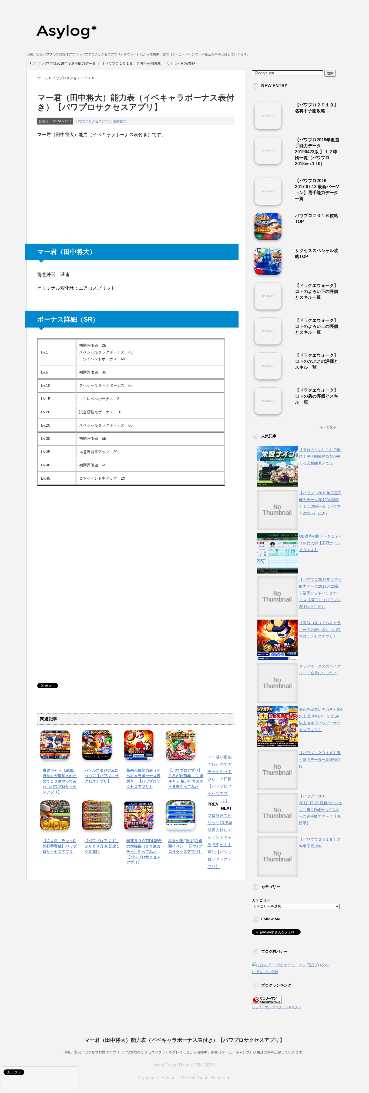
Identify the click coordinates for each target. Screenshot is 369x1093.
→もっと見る (326, 427)
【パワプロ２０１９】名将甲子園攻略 (131, 63)
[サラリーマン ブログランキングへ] (266, 1000)
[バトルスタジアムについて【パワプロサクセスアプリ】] (97, 756)
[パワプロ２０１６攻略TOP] (267, 237)
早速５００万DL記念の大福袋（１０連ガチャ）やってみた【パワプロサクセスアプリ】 (144, 852)
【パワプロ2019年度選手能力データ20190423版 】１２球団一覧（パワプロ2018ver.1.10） (317, 152)
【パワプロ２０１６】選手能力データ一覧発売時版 (320, 759)
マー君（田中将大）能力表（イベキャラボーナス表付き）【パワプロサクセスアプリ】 (185, 1040)
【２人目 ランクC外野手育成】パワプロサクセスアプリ (60, 846)
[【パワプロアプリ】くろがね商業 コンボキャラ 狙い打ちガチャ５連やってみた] (180, 756)
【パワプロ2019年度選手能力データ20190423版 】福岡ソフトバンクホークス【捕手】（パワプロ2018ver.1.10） (320, 593)
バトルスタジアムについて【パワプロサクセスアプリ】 (102, 775)
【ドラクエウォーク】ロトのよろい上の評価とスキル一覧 (316, 326)
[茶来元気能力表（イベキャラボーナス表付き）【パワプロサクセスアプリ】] (138, 756)
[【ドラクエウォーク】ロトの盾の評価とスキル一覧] (267, 412)
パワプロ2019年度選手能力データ (69, 63)
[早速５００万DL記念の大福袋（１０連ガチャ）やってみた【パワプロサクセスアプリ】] (138, 826)
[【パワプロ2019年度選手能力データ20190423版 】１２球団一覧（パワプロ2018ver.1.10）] (267, 162)
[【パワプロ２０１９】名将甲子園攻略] (267, 127)
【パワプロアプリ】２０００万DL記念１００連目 (102, 846)
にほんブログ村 (265, 972)
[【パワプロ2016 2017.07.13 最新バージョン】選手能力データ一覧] (267, 203)
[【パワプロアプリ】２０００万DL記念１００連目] (97, 826)
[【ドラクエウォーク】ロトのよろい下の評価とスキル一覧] (267, 307)
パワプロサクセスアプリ (93, 121)
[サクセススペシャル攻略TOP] (267, 272)
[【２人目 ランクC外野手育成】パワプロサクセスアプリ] (55, 826)
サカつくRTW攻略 (181, 63)
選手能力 (119, 121)
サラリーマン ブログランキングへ (276, 1007)
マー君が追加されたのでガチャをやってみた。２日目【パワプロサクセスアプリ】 (219, 779)
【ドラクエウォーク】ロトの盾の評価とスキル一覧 (316, 396)
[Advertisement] (77, 191)
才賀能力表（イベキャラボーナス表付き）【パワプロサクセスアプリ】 (320, 630)
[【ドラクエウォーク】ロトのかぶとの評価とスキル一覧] (267, 377)
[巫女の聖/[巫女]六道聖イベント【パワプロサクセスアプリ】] (180, 826)
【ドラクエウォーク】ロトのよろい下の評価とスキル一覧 (316, 291)
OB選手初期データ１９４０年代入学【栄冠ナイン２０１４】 (320, 543)
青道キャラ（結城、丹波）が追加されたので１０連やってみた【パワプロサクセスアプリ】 (60, 781)
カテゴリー (261, 900)
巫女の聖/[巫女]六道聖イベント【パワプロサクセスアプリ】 (185, 846)
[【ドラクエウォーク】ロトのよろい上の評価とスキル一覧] (267, 342)
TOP (33, 63)
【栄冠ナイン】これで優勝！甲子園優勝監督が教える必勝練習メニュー (320, 456)
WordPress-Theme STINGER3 (185, 1065)
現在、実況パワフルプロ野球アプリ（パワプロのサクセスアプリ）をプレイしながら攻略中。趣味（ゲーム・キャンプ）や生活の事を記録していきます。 (184, 1052)
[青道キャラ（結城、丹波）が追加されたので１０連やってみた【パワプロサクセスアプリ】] (55, 756)
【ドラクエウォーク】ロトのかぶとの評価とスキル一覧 (316, 361)
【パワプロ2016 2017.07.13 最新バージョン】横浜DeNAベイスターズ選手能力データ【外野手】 (320, 809)
